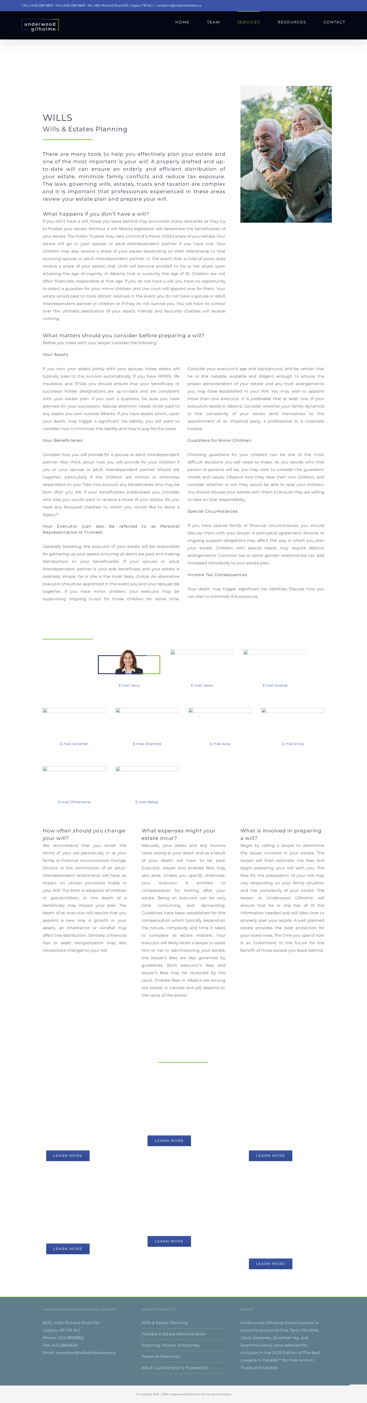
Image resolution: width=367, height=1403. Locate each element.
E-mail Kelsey (147, 802)
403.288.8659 (64, 1345)
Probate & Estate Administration (174, 1334)
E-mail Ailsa (220, 744)
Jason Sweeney (255, 1337)
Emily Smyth (293, 736)
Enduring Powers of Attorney (171, 1345)
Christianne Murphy (74, 794)
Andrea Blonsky (274, 678)
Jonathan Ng (74, 736)
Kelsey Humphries (147, 794)
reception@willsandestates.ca (179, 5)
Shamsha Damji (147, 736)
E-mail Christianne (74, 802)
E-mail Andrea (275, 685)
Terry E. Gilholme (129, 678)
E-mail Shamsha (147, 744)
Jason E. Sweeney (202, 678)
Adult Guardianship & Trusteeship (175, 1367)
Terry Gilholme (304, 1330)
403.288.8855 (71, 1337)
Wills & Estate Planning (165, 1322)
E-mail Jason (202, 685)
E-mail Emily (293, 744)
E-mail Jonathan (74, 744)
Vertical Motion (221, 1394)
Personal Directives (161, 1356)
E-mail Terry (129, 685)
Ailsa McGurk (220, 736)
